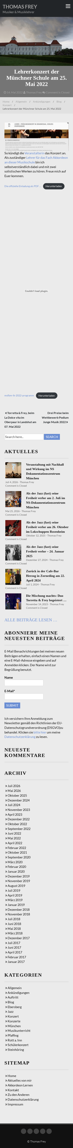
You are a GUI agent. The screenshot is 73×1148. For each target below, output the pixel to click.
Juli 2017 (14, 943)
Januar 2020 (16, 871)
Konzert (7, 105)
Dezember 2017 (19, 938)
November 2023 (19, 810)
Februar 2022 (17, 848)
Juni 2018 (14, 924)
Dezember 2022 (19, 819)
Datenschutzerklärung (19, 737)
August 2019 (16, 886)
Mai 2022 (14, 838)
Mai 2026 (14, 791)
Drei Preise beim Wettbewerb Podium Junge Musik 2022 (55, 417)
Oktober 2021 (17, 852)
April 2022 (15, 843)
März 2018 (15, 933)
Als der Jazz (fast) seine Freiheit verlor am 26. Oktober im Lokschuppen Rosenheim (47, 527)
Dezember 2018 (19, 909)
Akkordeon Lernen (20, 1085)
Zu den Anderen (18, 1095)
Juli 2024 (14, 805)
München (14, 1026)
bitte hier (39, 732)
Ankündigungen (41, 101)
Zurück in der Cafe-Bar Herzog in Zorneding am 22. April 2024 (45, 575)
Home (6, 101)
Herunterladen (54, 186)
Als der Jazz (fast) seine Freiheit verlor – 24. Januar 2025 (45, 551)
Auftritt (13, 997)
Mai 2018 (14, 929)
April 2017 (15, 952)
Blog (59, 101)
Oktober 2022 (17, 824)
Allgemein (21, 101)
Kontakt (13, 1090)
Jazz (10, 1011)
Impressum (15, 1104)
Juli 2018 (14, 919)
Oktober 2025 (17, 795)
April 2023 (15, 814)
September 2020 (19, 857)
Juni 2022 (14, 833)
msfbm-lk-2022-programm (19, 395)
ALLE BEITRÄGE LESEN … (30, 620)
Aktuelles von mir (20, 1080)
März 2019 (15, 900)
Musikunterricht (19, 1030)
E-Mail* (9, 691)
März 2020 (15, 862)
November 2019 (19, 881)
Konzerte (14, 1021)
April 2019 (15, 895)
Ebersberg (15, 1007)
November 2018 (19, 914)
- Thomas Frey (26, 482)
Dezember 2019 (19, 876)
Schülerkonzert (18, 1045)
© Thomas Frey (36, 1141)
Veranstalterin (34, 153)
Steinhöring (16, 1050)
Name (8, 677)
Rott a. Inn (15, 1040)
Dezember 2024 (19, 800)
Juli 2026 (14, 786)
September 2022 (19, 829)
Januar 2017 (16, 962)
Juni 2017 (14, 947)
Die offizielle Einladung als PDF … (22, 186)
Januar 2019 (16, 905)
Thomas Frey (20, 7)
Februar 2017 (17, 957)
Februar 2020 (17, 867)
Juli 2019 (14, 890)
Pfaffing (13, 1035)
